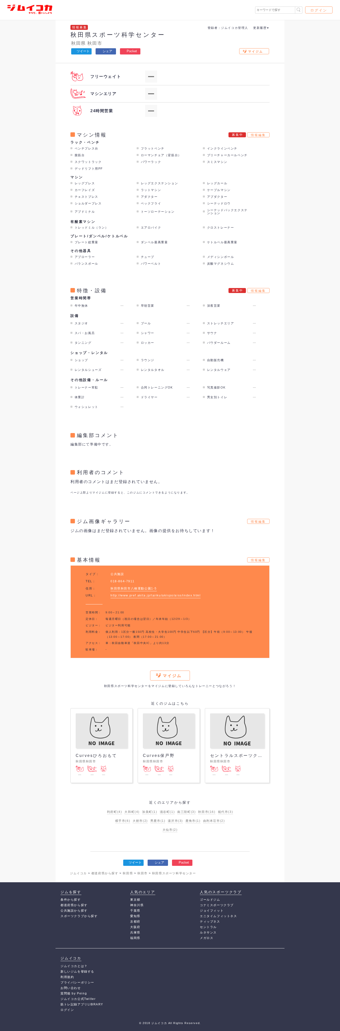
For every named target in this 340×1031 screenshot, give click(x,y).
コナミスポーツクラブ (217, 905)
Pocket (132, 51)
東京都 (135, 899)
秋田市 (94, 43)
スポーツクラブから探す (79, 916)
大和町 (132, 812)
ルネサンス (208, 932)
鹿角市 (193, 821)
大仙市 (170, 830)
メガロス (206, 938)
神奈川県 (137, 905)
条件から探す (70, 899)
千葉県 (135, 910)
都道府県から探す (74, 905)
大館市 (140, 821)
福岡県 (135, 938)
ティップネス (210, 921)
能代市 (225, 812)
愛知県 (135, 916)
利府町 (114, 812)
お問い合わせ (70, 988)
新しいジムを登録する (77, 971)
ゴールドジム (210, 899)
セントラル (208, 927)
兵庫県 (135, 932)
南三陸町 (186, 812)
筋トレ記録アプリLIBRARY (81, 1004)
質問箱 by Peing (73, 993)
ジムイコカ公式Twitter (78, 999)
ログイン (318, 10)
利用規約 (67, 977)
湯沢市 (175, 821)
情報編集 (258, 135)
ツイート (83, 51)
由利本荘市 (214, 821)
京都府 (135, 921)
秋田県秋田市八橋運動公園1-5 (134, 588)
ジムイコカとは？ (74, 966)
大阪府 (135, 927)
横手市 (122, 821)
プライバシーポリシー (77, 982)
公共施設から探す (74, 910)
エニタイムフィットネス (218, 916)
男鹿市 (158, 821)
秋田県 (78, 43)
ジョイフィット (212, 910)
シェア (107, 51)
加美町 (149, 812)
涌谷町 (167, 812)
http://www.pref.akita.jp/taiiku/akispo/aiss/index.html (156, 595)
